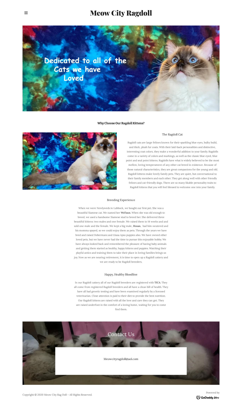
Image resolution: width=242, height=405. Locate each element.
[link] (121, 14)
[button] (26, 12)
